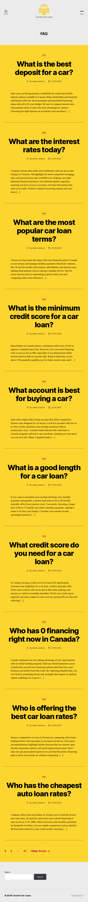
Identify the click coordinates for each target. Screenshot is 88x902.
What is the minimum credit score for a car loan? (44, 316)
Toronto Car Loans (21, 895)
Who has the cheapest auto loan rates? (44, 789)
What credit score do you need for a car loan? (44, 553)
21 (24, 851)
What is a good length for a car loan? (44, 471)
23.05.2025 (56, 81)
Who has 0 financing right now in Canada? (44, 634)
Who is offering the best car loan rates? (44, 712)
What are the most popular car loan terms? (44, 230)
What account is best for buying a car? (44, 394)
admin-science (38, 81)
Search (7, 872)
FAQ (44, 55)
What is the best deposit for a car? (44, 68)
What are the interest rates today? (44, 145)
